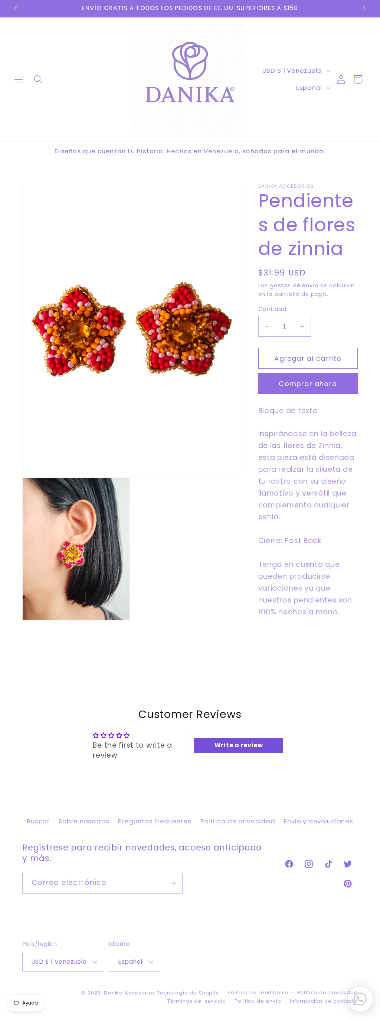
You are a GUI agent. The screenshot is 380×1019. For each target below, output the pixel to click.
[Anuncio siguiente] (364, 8)
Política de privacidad (237, 821)
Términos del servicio (196, 1001)
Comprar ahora (308, 383)
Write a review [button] (238, 745)
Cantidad (272, 309)
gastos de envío (294, 285)
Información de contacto (324, 1001)
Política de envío (258, 1001)
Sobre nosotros (84, 821)
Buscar (38, 821)
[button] (19, 79)
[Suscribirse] (172, 883)
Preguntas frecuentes (154, 821)
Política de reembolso (258, 992)
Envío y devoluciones (318, 821)
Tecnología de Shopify (188, 992)
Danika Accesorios (129, 992)
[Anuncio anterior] (15, 8)
